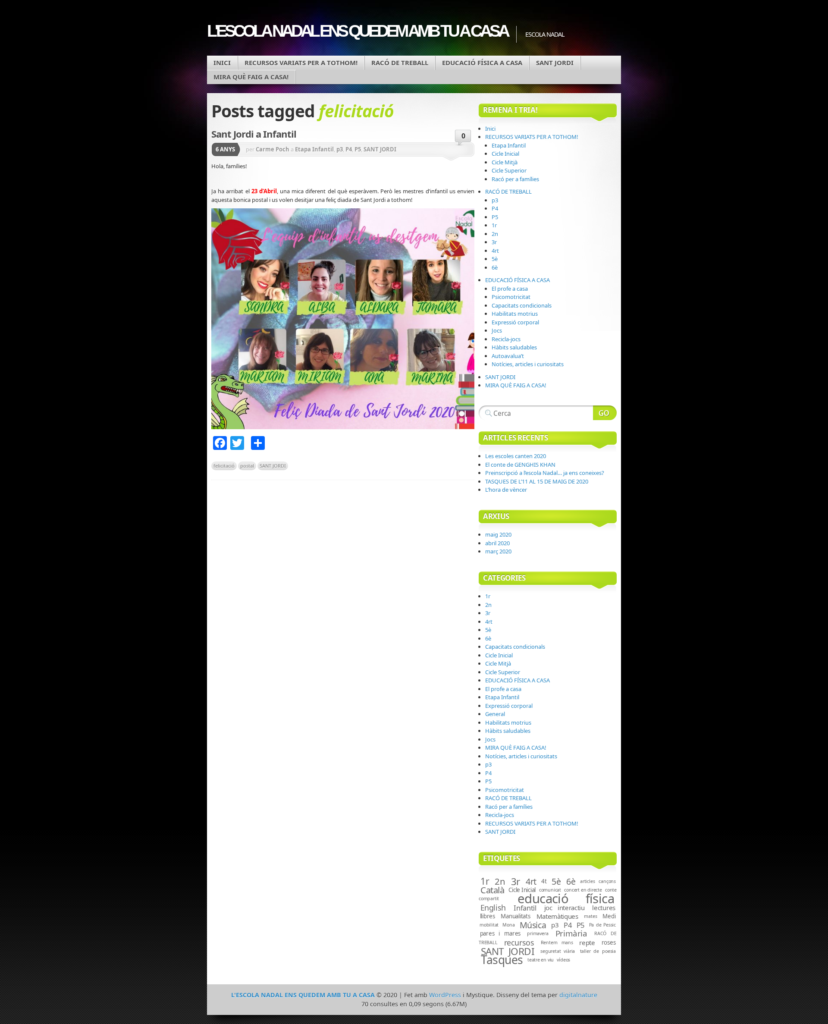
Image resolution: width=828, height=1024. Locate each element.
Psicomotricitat (511, 297)
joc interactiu (564, 907)
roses (609, 942)
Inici (222, 62)
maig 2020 (498, 534)
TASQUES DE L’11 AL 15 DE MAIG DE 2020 (536, 481)
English (493, 907)
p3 (339, 149)
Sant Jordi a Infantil (253, 133)
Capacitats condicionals (522, 305)
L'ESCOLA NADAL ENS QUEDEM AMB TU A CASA (357, 31)
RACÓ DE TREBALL (399, 62)
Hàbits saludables (514, 347)
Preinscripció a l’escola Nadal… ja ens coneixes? (544, 473)
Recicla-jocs (506, 339)
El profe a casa (510, 288)
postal (247, 465)
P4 (348, 149)
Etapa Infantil (314, 149)
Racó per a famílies (515, 179)
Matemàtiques (557, 916)
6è (495, 267)
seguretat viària (557, 951)
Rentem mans (557, 942)
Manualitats (515, 916)
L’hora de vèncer (506, 489)
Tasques (502, 959)
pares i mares (500, 933)
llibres (487, 916)
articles (587, 881)
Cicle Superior (509, 170)
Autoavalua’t (508, 356)
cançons (607, 881)
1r (494, 225)
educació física (566, 898)
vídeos (563, 960)
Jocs (497, 330)
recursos (519, 942)
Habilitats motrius (515, 313)
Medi (608, 916)
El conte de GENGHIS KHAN (520, 464)
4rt (495, 250)
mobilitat (489, 925)
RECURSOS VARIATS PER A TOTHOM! (301, 62)
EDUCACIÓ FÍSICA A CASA (482, 62)
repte (587, 942)
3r (494, 242)
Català (492, 890)
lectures (603, 907)
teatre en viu (540, 960)
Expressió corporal (515, 322)
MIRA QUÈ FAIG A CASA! (251, 76)
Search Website (605, 412)
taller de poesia (598, 951)
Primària (571, 933)
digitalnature (578, 995)
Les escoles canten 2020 (515, 456)
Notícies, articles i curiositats (528, 364)
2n (495, 234)
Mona (508, 925)
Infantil (525, 908)
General (495, 714)
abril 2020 (497, 543)
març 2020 (498, 551)
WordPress (445, 995)
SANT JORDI (555, 62)
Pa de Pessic (602, 925)
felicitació (224, 465)
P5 (357, 149)
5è (495, 259)
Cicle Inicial (505, 153)
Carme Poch (272, 149)
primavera (537, 933)
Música (533, 925)
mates (590, 916)
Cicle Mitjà (505, 162)
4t (543, 881)
